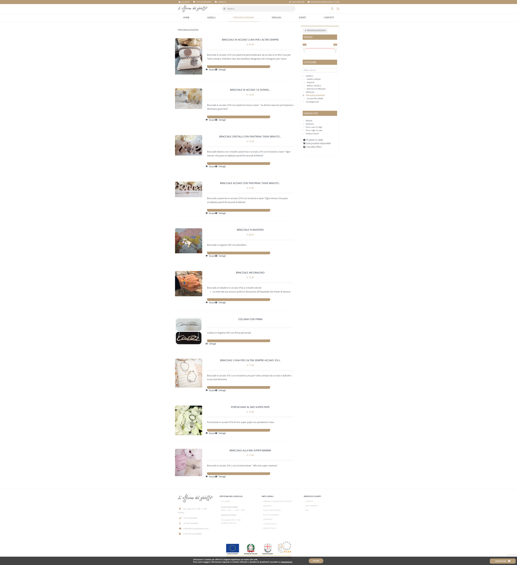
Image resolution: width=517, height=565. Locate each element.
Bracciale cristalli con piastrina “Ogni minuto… (250, 136)
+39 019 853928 (190, 518)
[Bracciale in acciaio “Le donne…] (188, 98)
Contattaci (501, 561)
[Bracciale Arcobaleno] (188, 283)
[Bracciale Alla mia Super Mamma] (188, 462)
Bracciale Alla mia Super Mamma (250, 450)
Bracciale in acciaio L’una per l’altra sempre (250, 39)
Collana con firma (250, 319)
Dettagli (222, 69)
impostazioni (286, 562)
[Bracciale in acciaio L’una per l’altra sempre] (188, 56)
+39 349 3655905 (190, 523)
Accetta (316, 560)
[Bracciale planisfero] (188, 240)
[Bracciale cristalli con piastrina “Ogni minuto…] (188, 145)
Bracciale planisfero (250, 229)
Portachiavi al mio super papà (250, 407)
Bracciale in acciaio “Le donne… (250, 89)
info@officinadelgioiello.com (196, 528)
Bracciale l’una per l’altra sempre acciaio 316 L (250, 360)
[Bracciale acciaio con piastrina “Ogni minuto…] (188, 189)
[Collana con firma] (188, 331)
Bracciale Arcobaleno (250, 272)
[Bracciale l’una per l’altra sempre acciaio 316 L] (188, 373)
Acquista (213, 69)
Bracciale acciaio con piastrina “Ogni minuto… (250, 183)
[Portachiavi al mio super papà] (188, 420)
